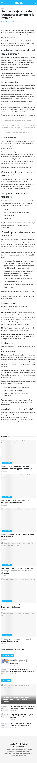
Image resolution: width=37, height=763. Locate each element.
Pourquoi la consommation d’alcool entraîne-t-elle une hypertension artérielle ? (18, 467)
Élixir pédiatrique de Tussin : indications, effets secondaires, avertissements (20, 661)
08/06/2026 (4, 609)
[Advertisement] (18, 26)
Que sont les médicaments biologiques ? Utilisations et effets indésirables (22, 707)
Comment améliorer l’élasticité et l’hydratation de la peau (14, 606)
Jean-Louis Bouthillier (9, 21)
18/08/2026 (4, 471)
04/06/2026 (4, 643)
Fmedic (18, 2)
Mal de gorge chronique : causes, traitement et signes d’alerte (20, 724)
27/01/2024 (21, 21)
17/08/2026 (13, 727)
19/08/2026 (6, 701)
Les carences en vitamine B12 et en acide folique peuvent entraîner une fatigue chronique (17, 570)
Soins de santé (9, 8)
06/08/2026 (4, 505)
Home (2, 8)
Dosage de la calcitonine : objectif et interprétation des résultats (15, 501)
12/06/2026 (4, 539)
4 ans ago (13, 665)
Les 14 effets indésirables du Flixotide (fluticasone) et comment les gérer (16, 698)
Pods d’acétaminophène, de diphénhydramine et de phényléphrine (22, 670)
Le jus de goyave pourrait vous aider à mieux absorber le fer (16, 640)
